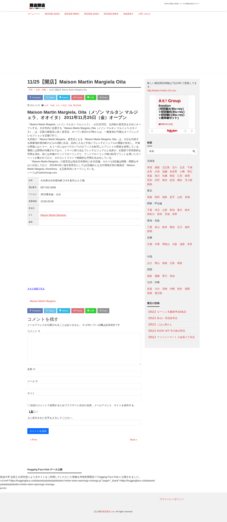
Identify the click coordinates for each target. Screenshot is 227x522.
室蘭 (164, 171)
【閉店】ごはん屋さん (159, 324)
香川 (164, 276)
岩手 (172, 197)
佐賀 (149, 288)
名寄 (149, 171)
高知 (172, 276)
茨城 (167, 214)
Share (104, 97)
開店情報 (77, 105)
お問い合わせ (144, 14)
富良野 (173, 171)
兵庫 (157, 244)
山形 (179, 197)
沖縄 (172, 288)
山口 (149, 263)
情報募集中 (128, 14)
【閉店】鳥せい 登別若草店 (162, 318)
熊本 (179, 288)
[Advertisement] (112, 46)
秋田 (157, 197)
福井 (187, 227)
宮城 (187, 197)
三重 (149, 227)
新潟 (172, 210)
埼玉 (157, 210)
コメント (33, 331)
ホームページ (34, 14)
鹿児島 (158, 293)
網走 (179, 180)
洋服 (70, 105)
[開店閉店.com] (48, 5)
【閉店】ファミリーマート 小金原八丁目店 (171, 337)
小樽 (182, 171)
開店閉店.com (108, 511)
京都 (149, 244)
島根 (164, 263)
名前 (31, 369)
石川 (179, 227)
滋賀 (182, 244)
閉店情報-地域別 (91, 14)
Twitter (51, 97)
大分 (57, 105)
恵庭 (149, 175)
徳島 (149, 276)
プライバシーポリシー (171, 499)
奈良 (189, 244)
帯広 (189, 171)
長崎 (149, 293)
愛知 (172, 227)
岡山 (157, 263)
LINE (91, 97)
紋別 (172, 180)
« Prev (33, 439)
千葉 (149, 210)
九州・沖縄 (49, 105)
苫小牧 (188, 180)
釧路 (149, 184)
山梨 (164, 210)
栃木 (187, 210)
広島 (172, 263)
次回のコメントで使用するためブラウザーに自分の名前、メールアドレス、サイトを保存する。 (83, 405)
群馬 (159, 214)
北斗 (174, 167)
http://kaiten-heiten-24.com (161, 90)
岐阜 (164, 227)
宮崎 (164, 288)
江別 (179, 175)
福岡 (187, 288)
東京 (179, 210)
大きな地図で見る (36, 288)
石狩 (157, 180)
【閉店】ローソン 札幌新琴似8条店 (166, 311)
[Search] (194, 151)
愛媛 (157, 276)
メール (32, 381)
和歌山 (166, 244)
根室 (172, 175)
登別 (149, 180)
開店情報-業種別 (72, 14)
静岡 (149, 231)
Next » (133, 439)
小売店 (64, 105)
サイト (31, 393)
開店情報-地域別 (52, 14)
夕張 (157, 171)
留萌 (187, 175)
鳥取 (179, 263)
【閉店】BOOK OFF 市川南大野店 (166, 330)
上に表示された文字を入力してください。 (50, 418)
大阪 (174, 244)
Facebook (36, 97)
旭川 (157, 175)
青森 (149, 197)
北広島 (166, 167)
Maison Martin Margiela (53, 215)
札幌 (164, 175)
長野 (174, 214)
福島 (164, 197)
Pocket (78, 97)
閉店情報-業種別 (111, 14)
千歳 (189, 167)
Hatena (64, 97)
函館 (157, 167)
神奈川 (151, 214)
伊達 (149, 167)
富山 (157, 227)
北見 (182, 167)
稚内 (164, 180)
